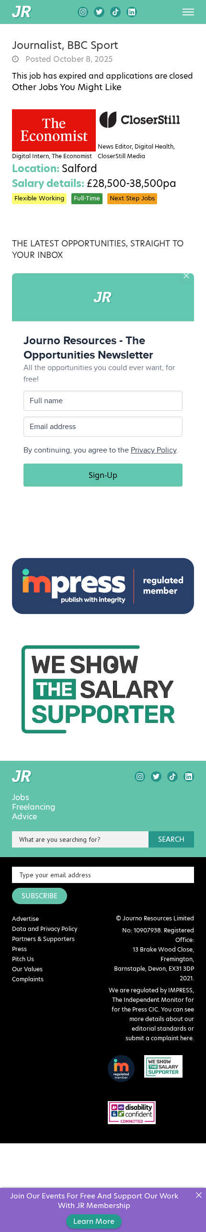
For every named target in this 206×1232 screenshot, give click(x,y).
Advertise (25, 919)
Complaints (28, 979)
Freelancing (34, 807)
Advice (24, 817)
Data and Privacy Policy (44, 929)
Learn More (93, 1221)
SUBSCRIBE (39, 896)
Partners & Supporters (43, 939)
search (171, 839)
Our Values (27, 969)
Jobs (20, 797)
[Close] (198, 1195)
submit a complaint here (159, 1038)
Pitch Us (23, 959)
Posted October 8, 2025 (68, 59)
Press (19, 949)
